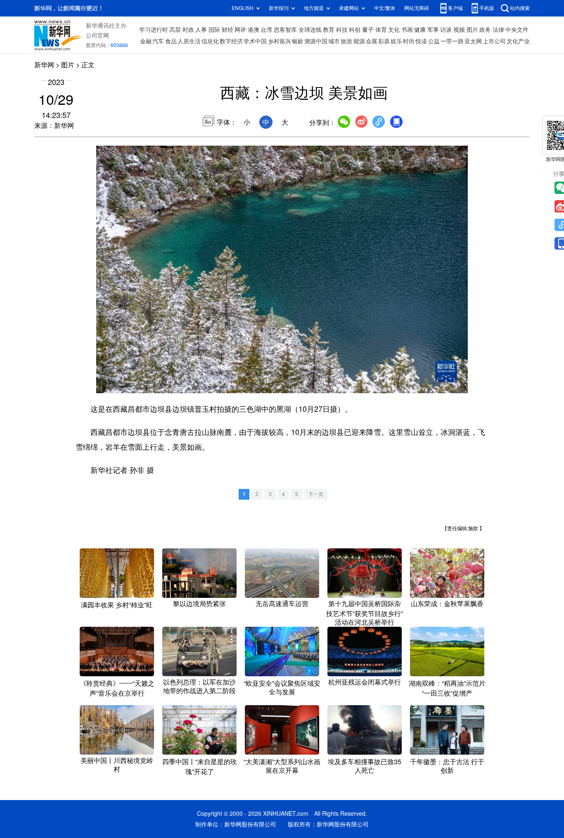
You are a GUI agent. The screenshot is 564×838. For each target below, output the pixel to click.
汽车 (158, 41)
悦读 (421, 41)
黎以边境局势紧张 (199, 603)
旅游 (346, 41)
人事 (201, 30)
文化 (394, 30)
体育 (381, 30)
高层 (175, 30)
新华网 (44, 64)
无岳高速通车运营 (282, 603)
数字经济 (231, 41)
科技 (342, 30)
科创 (354, 30)
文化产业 (518, 41)
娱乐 (396, 41)
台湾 (266, 30)
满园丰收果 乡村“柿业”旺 (117, 605)
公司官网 (97, 35)
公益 (434, 41)
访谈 (446, 30)
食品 (171, 41)
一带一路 (452, 41)
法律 (498, 30)
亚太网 (473, 41)
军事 (433, 30)
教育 (328, 30)
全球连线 (310, 30)
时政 (188, 30)
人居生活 (189, 41)
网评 (240, 30)
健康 (420, 30)
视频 (459, 30)
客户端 (455, 8)
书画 (407, 30)
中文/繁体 (384, 8)
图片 (472, 30)
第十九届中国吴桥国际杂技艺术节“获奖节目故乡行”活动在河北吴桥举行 (364, 613)
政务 (485, 30)
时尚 (409, 41)
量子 (368, 30)
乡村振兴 (279, 41)
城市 (334, 41)
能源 (359, 41)
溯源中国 (315, 41)
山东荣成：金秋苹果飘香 (447, 603)
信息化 (210, 41)
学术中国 (255, 41)
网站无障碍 (416, 8)
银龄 (297, 41)
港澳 (253, 30)
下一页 (315, 494)
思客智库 (285, 30)
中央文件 (516, 30)
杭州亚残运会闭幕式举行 (364, 682)
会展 (371, 41)
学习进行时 (153, 30)
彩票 (384, 41)
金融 (146, 41)
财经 (227, 30)
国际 (214, 30)
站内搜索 (520, 8)
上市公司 (494, 41)
